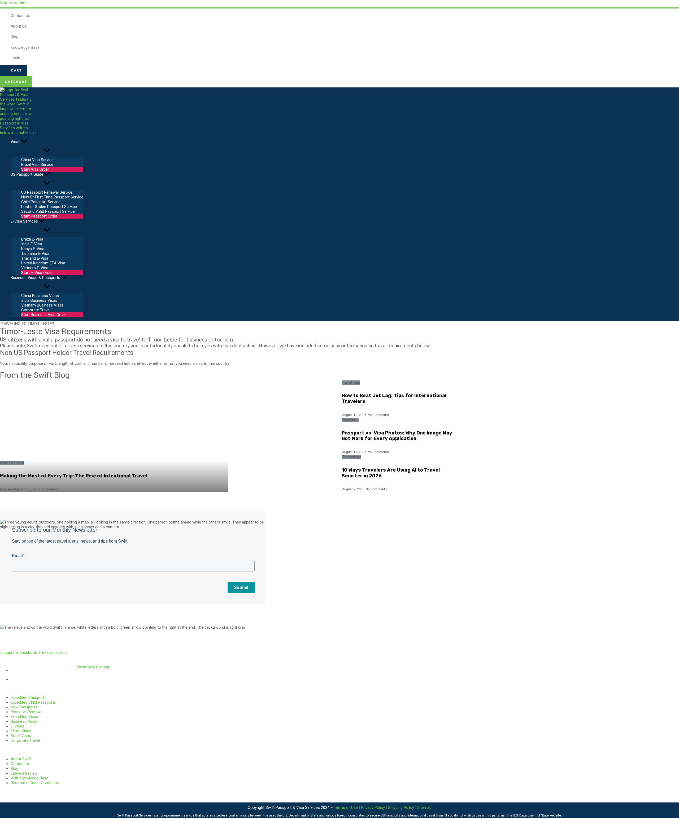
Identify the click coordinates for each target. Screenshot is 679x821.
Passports (350, 420)
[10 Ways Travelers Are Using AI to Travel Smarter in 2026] (285, 473)
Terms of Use (346, 807)
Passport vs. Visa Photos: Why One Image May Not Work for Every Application (397, 436)
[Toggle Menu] (47, 150)
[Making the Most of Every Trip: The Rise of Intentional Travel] (114, 436)
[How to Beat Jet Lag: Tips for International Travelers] (285, 398)
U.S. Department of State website (537, 815)
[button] (13, 70)
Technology (351, 457)
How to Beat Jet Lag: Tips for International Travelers (394, 398)
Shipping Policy (401, 807)
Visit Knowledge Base (29, 778)
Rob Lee (6, 489)
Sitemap (424, 807)
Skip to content (13, 2)
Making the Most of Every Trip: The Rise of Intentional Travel (73, 476)
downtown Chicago (93, 667)
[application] (23, 141)
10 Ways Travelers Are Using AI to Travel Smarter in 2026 (391, 473)
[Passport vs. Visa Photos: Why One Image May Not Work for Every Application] (285, 436)
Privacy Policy (373, 807)
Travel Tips (351, 382)
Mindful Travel (12, 463)
